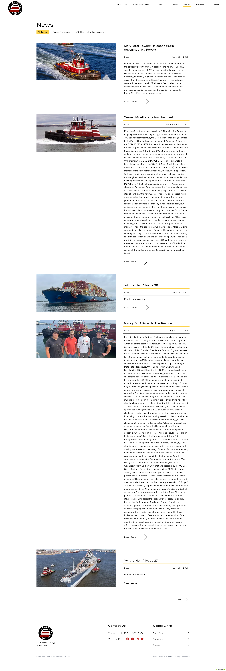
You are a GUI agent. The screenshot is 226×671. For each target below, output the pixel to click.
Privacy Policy (62, 657)
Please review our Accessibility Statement (170, 657)
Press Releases (61, 32)
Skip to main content (100, 5)
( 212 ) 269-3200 (132, 633)
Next (178, 600)
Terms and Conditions (45, 657)
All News (43, 32)
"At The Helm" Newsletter (90, 32)
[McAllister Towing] (15, 8)
